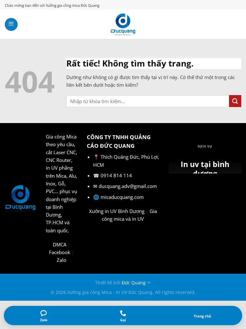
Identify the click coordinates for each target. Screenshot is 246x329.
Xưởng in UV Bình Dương (116, 211)
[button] (11, 24)
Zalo (61, 260)
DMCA (59, 244)
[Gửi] (235, 101)
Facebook (59, 252)
